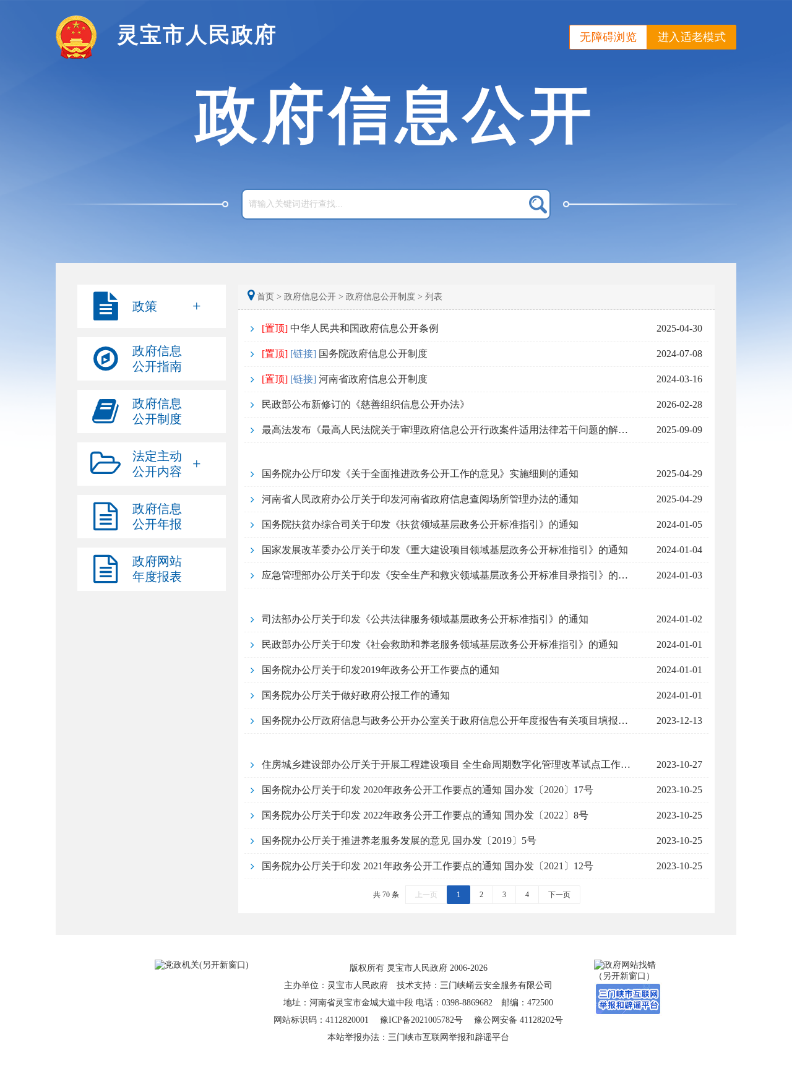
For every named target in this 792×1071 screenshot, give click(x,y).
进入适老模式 (692, 37)
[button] (151, 306)
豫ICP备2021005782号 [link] (421, 1020)
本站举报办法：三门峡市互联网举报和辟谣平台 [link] (418, 1037)
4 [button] (527, 894)
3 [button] (504, 894)
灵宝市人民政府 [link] (197, 35)
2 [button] (481, 894)
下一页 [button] (559, 894)
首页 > (269, 296)
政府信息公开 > (313, 296)
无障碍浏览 (608, 37)
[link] (476, 328)
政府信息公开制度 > (384, 296)
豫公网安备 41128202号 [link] (518, 1020)
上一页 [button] (426, 894)
